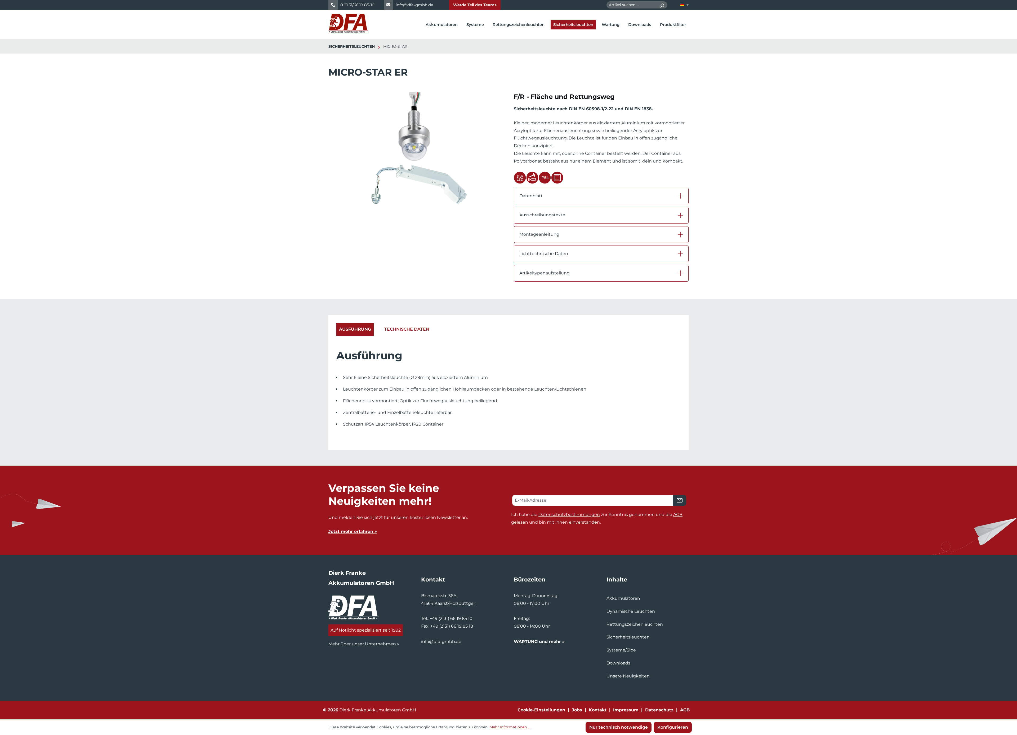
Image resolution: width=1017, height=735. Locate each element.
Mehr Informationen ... (509, 727)
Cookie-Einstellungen (541, 709)
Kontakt (597, 709)
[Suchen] (661, 4)
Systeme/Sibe (621, 650)
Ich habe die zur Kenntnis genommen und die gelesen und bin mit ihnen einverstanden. (597, 518)
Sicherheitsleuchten (628, 637)
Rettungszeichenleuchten (634, 624)
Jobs (577, 709)
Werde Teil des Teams (475, 4)
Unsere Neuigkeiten (628, 676)
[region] (415, 154)
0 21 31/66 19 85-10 (357, 4)
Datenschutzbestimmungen (569, 514)
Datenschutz (659, 709)
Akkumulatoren (623, 598)
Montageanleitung (539, 234)
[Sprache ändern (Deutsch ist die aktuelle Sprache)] (684, 4)
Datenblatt (531, 195)
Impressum (626, 709)
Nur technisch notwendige (618, 727)
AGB (678, 514)
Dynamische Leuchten (630, 611)
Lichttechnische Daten (543, 253)
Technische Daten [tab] (406, 329)
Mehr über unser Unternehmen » (363, 643)
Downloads (618, 663)
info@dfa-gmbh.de (414, 4)
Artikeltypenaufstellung (544, 272)
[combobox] (631, 4)
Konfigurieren (672, 727)
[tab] (355, 329)
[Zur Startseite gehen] (348, 23)
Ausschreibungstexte (542, 214)
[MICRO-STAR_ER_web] (415, 149)
